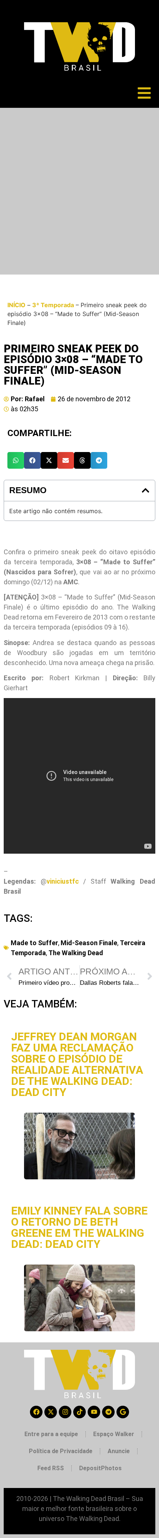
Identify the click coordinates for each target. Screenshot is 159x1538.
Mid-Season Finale (89, 943)
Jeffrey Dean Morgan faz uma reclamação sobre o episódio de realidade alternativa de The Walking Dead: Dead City (77, 1064)
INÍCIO (16, 305)
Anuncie (119, 1451)
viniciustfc (63, 881)
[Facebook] (36, 1412)
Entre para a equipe (51, 1434)
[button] (15, 460)
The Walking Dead (75, 953)
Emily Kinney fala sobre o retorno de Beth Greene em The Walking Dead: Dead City (79, 1227)
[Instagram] (65, 1412)
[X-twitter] (50, 1412)
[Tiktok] (79, 1412)
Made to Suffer (34, 943)
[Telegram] (108, 1412)
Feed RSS (50, 1468)
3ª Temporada (53, 305)
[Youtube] (94, 1412)
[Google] (122, 1412)
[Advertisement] (79, 191)
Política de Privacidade (60, 1451)
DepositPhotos (100, 1468)
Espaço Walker (113, 1434)
